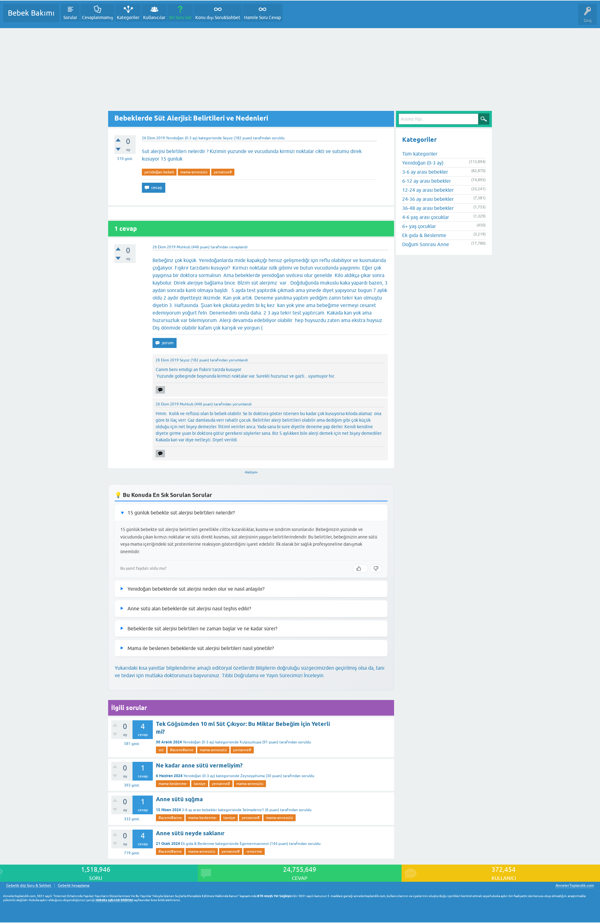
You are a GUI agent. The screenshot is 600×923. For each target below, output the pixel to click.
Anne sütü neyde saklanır (190, 833)
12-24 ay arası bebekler (428, 190)
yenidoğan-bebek (159, 172)
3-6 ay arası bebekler (199, 810)
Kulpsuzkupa (250, 742)
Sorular (70, 17)
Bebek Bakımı (31, 13)
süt (161, 750)
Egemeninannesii (254, 843)
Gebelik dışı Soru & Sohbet (28, 886)
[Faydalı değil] (376, 568)
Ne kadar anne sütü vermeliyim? (199, 765)
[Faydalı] (360, 568)
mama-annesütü (194, 172)
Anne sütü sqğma (179, 799)
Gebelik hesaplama (73, 886)
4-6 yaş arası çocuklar (425, 217)
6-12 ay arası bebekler (426, 181)
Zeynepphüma (252, 776)
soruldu (278, 138)
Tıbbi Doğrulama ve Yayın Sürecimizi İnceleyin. (273, 675)
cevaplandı (238, 247)
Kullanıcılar (154, 17)
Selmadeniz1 (253, 810)
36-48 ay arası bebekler (428, 208)
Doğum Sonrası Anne (425, 244)
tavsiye (200, 784)
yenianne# (223, 172)
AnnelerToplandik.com (575, 885)
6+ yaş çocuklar (419, 226)
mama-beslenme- (173, 784)
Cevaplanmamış (97, 17)
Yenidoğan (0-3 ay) (182, 138)
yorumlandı (238, 360)
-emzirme (254, 851)
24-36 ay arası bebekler (428, 199)
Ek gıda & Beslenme (197, 843)
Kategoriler (128, 17)
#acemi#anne (181, 750)
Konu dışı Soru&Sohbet (217, 17)
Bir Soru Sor (180, 17)
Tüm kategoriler (420, 153)
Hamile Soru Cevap (262, 17)
